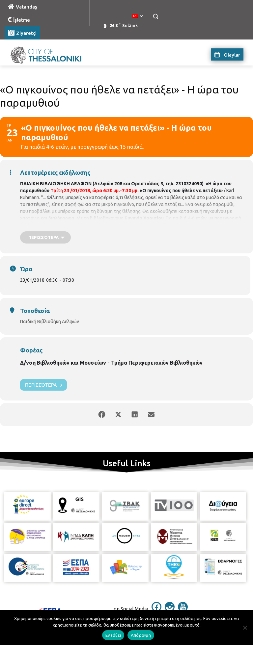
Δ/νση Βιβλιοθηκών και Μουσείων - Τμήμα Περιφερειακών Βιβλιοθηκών (111, 363)
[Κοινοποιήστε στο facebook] (102, 414)
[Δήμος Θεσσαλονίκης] (49, 54)
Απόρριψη (141, 635)
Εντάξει (113, 635)
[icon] (156, 609)
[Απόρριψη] (244, 627)
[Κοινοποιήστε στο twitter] (118, 414)
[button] (155, 16)
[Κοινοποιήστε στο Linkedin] (134, 414)
